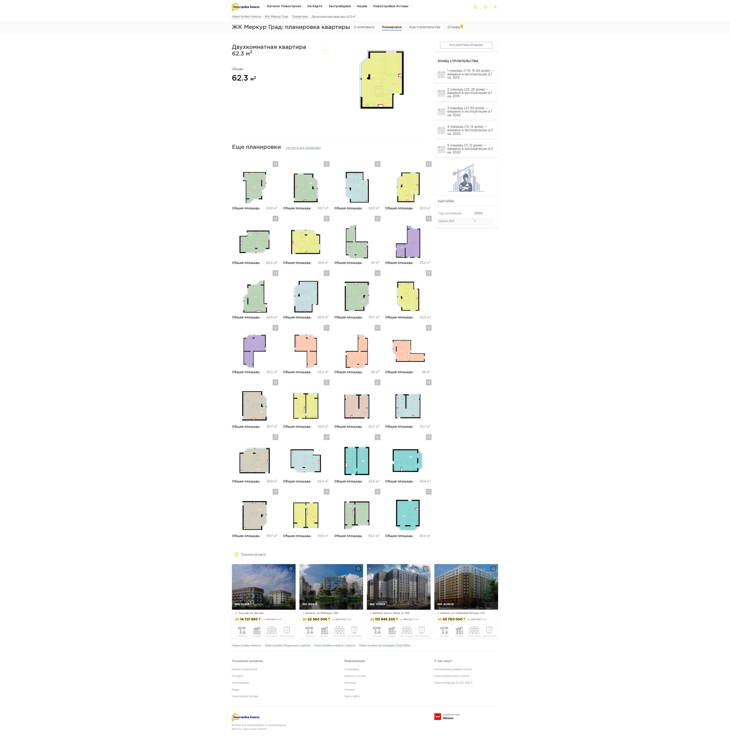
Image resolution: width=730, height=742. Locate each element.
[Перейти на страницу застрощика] (466, 191)
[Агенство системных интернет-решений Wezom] (447, 716)
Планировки (300, 17)
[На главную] (245, 7)
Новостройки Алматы (246, 17)
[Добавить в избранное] (325, 51)
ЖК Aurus (445, 604)
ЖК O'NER (377, 604)
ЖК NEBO (309, 604)
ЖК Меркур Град (276, 17)
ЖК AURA (242, 604)
